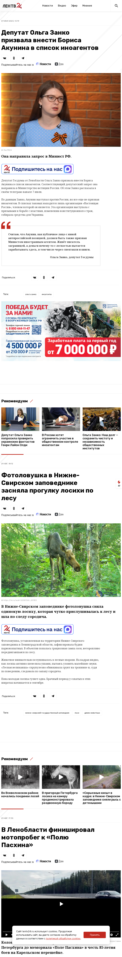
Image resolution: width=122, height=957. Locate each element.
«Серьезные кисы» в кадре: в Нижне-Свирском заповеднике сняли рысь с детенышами (102, 798)
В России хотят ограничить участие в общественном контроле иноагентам (60, 440)
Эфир (74, 5)
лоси (77, 713)
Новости (47, 5)
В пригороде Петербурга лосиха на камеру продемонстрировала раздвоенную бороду (60, 798)
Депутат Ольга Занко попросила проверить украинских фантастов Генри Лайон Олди (17, 440)
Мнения (87, 5)
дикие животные (92, 713)
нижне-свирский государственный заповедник (47, 713)
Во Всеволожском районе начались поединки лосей (20, 794)
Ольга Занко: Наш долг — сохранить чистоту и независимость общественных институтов (100, 441)
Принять (95, 934)
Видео (62, 5)
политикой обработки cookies (63, 938)
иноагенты (47, 294)
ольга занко (30, 294)
